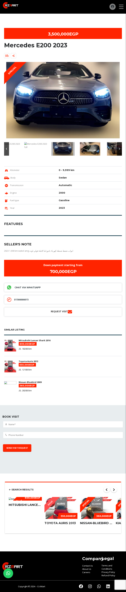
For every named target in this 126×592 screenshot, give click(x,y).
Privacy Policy (108, 572)
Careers (86, 572)
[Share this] (13, 55)
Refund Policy (108, 575)
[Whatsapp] (99, 586)
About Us (86, 569)
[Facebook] (81, 586)
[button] (6, 149)
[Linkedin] (108, 586)
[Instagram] (90, 586)
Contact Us (87, 565)
